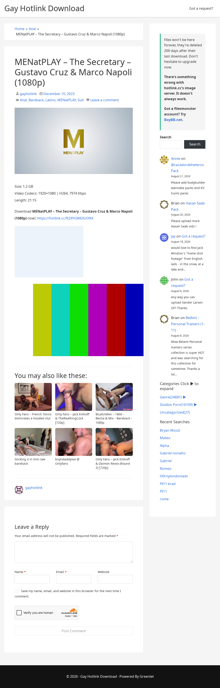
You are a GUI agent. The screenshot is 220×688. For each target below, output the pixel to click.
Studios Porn (176, 404)
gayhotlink (28, 93)
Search (165, 137)
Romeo (165, 468)
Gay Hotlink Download (98, 676)
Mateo (165, 437)
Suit (81, 100)
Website (103, 572)
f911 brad (168, 483)
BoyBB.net (173, 119)
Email (61, 572)
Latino (51, 100)
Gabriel (166, 460)
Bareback (36, 100)
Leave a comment (104, 100)
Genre (171, 397)
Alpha (164, 445)
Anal (23, 100)
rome (164, 499)
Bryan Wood (170, 430)
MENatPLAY (66, 100)
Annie (175, 158)
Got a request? (201, 8)
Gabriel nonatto (173, 453)
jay (173, 236)
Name (20, 572)
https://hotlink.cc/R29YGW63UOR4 (65, 218)
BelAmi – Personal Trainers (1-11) (188, 324)
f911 (163, 491)
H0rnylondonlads (174, 476)
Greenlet (147, 676)
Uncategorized (175, 412)
